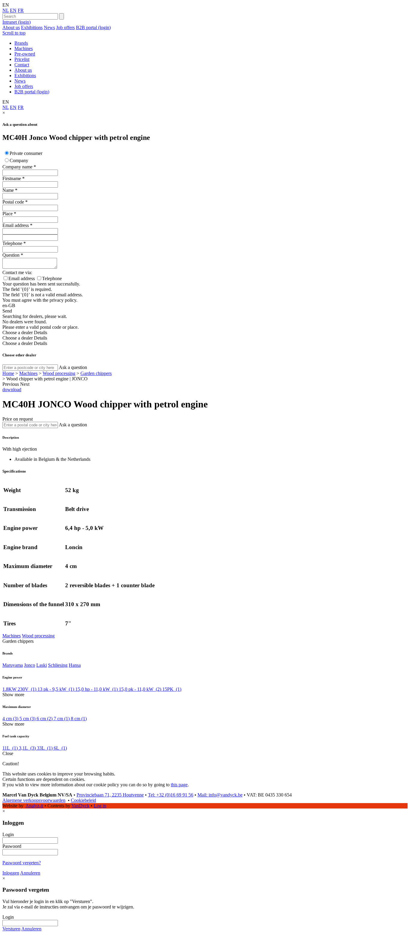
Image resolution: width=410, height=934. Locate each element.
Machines (23, 48)
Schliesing (58, 665)
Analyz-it (34, 805)
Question (11, 255)
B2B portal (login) (93, 27)
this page (179, 784)
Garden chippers (96, 373)
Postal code (13, 201)
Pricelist (21, 59)
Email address (15, 225)
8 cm (79, 718)
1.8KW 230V (19, 689)
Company (19, 160)
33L (45, 748)
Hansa (75, 665)
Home (8, 373)
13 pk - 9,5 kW (56, 689)
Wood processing (59, 373)
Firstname (11, 178)
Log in (100, 805)
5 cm (27, 718)
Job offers (65, 27)
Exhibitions (32, 27)
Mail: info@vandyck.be (220, 794)
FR (21, 10)
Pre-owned (24, 53)
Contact (21, 64)
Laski (41, 665)
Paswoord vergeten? (21, 862)
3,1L (27, 748)
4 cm (10, 718)
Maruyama (12, 665)
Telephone (12, 243)
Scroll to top (14, 32)
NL (5, 10)
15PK (171, 689)
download (11, 389)
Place (7, 213)
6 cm (45, 718)
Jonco (29, 665)
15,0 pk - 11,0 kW (140, 689)
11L (10, 748)
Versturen (11, 928)
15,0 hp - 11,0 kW (96, 689)
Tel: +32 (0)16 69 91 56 (170, 794)
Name (8, 190)
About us (11, 27)
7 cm (62, 718)
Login (8, 834)
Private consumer (26, 153)
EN (13, 10)
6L (60, 748)
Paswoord (11, 846)
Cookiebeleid (83, 800)
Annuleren (30, 872)
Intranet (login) (16, 22)
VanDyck (80, 805)
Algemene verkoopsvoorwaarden (33, 800)
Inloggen (10, 872)
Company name (17, 166)
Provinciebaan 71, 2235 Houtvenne (110, 794)
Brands (21, 43)
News (49, 27)
